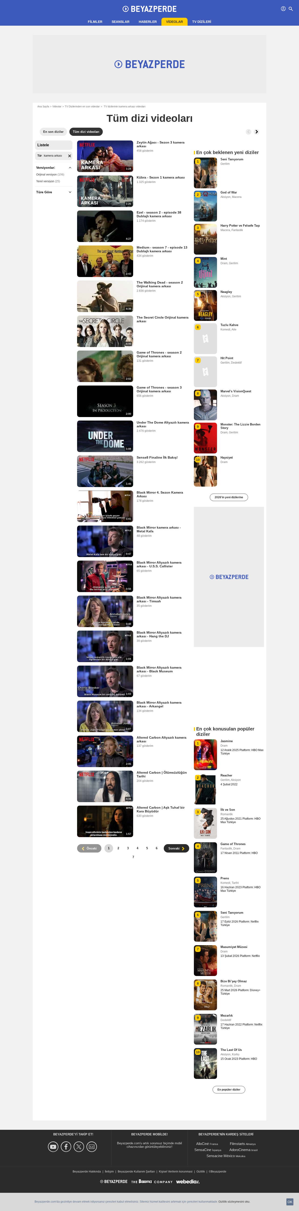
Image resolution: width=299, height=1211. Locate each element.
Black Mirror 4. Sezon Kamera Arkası (160, 494)
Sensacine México (220, 1156)
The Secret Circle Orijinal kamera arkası (163, 319)
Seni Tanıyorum (232, 159)
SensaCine (202, 1150)
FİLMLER (95, 22)
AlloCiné (202, 1144)
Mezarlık (227, 1015)
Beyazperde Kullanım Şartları (136, 1171)
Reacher (226, 775)
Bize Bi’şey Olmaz (234, 981)
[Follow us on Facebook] (67, 1146)
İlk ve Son (228, 809)
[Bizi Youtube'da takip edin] (54, 1146)
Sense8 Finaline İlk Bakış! (157, 457)
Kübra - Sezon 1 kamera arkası (161, 177)
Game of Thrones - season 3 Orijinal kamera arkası (159, 389)
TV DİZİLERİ (201, 22)
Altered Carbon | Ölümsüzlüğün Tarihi (162, 774)
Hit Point (227, 358)
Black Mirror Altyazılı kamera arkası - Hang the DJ (159, 634)
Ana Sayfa (43, 106)
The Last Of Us (231, 1050)
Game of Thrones (233, 844)
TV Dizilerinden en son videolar (82, 106)
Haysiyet (227, 457)
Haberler (148, 22)
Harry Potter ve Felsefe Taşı (240, 225)
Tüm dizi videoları (86, 131)
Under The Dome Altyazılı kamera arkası (163, 424)
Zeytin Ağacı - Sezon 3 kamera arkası (161, 144)
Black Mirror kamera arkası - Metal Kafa (159, 529)
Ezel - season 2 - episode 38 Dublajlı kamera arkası (159, 214)
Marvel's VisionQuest (236, 391)
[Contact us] (92, 1146)
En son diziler (53, 131)
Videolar (174, 22)
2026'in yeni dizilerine (229, 497)
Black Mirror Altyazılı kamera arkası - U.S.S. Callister (159, 564)
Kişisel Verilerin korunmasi (175, 1171)
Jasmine (227, 741)
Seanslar (120, 22)
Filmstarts (237, 1144)
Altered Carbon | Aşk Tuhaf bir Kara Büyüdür (161, 809)
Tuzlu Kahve (229, 325)
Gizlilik (200, 1171)
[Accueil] (149, 9)
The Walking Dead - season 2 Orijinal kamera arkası (160, 284)
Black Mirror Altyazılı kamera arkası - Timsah (159, 599)
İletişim (109, 1171)
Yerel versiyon (45, 181)
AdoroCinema (239, 1150)
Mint (224, 258)
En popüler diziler (228, 1089)
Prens (225, 878)
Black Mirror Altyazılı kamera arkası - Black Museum (159, 669)
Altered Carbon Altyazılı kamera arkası (161, 739)
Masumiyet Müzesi (234, 947)
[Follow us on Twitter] (79, 1146)
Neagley (226, 292)
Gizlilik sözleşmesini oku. (234, 1201)
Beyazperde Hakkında (87, 1171)
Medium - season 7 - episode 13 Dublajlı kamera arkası (162, 249)
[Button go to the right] (256, 132)
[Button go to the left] (248, 132)
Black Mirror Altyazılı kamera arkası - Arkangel (159, 704)
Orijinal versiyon (46, 174)
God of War (229, 192)
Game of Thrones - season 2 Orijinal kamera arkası (159, 354)
